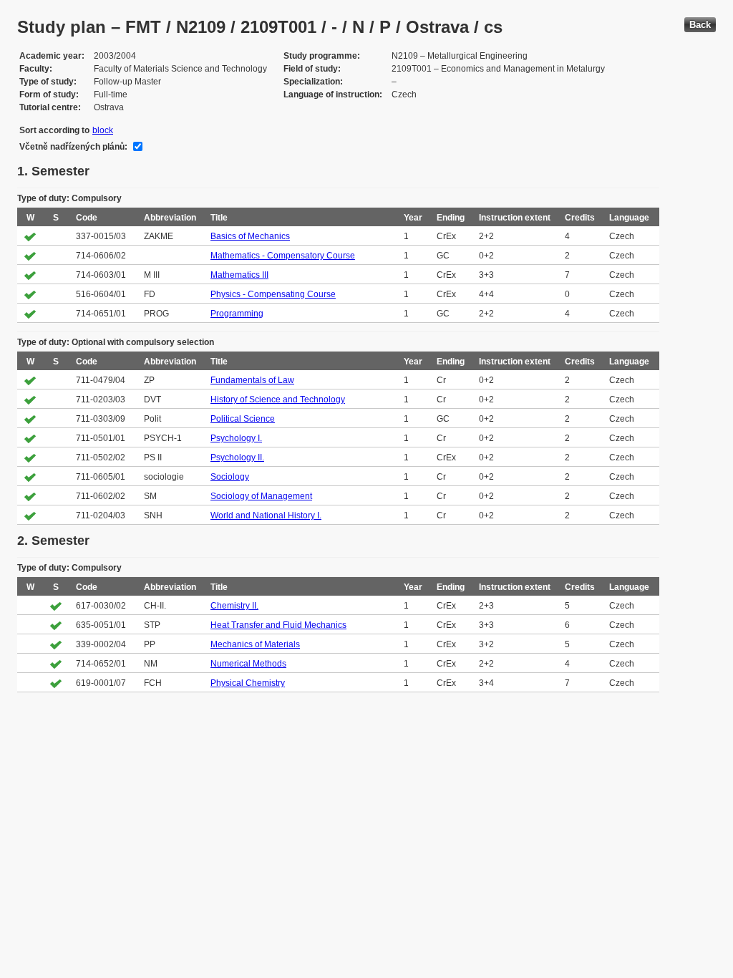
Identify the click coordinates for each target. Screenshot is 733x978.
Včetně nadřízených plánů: (73, 147)
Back (700, 24)
